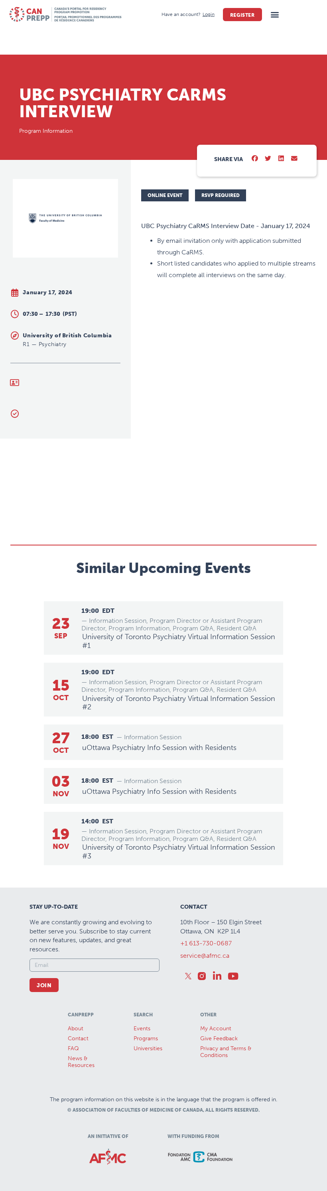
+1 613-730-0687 (206, 943)
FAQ (73, 1048)
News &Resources (81, 1062)
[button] (275, 14)
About (75, 1028)
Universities (148, 1048)
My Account (215, 1028)
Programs (146, 1038)
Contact (78, 1038)
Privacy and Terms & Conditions (225, 1052)
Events (142, 1028)
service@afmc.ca (204, 955)
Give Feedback (219, 1038)
